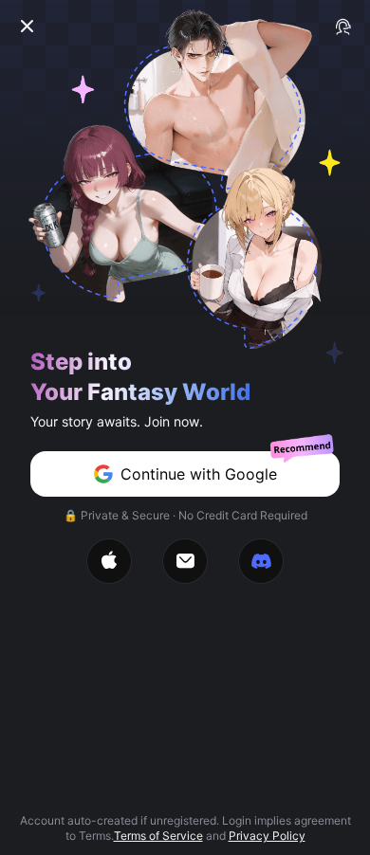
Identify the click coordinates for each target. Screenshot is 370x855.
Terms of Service (158, 835)
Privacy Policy (267, 835)
